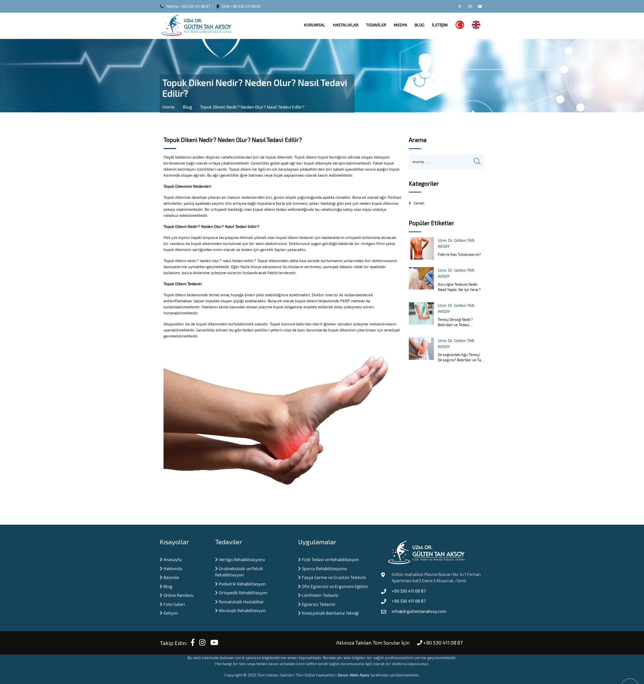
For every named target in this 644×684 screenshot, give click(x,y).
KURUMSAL (314, 24)
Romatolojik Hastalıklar (241, 601)
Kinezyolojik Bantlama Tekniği (330, 612)
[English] (476, 26)
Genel (419, 203)
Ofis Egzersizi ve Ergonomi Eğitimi (334, 586)
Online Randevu (178, 595)
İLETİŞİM (440, 24)
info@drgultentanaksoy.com (419, 611)
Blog (167, 586)
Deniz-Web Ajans (353, 674)
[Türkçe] (460, 26)
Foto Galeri (174, 604)
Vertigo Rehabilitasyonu (241, 559)
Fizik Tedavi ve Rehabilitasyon (330, 559)
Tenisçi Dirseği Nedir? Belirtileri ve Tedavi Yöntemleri (455, 322)
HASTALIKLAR (345, 24)
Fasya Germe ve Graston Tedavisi (333, 577)
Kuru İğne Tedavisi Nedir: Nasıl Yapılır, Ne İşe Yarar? (459, 287)
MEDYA (400, 24)
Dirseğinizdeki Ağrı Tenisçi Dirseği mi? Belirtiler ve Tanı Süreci (461, 357)
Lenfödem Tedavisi (319, 595)
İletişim (170, 612)
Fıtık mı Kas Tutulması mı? (459, 254)
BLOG (419, 24)
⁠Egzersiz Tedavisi (318, 604)
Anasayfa (172, 559)
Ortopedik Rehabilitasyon (242, 592)
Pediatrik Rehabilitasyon (242, 583)
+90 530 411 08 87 (195, 6)
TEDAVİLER (376, 24)
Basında (171, 577)
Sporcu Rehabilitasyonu (324, 568)
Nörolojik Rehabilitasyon (242, 610)
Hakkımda (172, 568)
